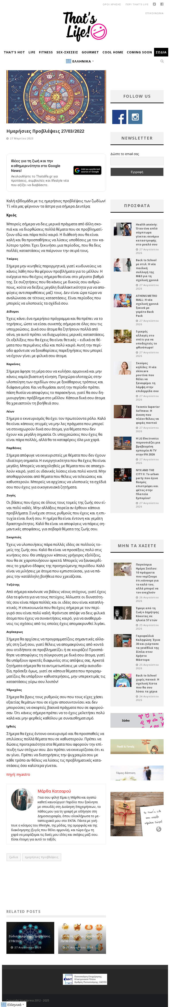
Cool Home (112, 52)
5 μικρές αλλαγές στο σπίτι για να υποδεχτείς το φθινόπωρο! (146, 339)
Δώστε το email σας (124, 154)
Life (32, 52)
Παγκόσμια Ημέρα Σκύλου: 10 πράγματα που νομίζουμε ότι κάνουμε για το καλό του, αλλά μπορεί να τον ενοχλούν (147, 578)
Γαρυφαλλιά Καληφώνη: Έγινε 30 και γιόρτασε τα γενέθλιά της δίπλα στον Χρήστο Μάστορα (148, 648)
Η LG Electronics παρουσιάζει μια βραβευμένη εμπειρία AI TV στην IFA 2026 (148, 446)
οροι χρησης (112, 4)
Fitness (46, 52)
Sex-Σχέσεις (67, 52)
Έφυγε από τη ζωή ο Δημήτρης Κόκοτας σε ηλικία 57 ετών (147, 614)
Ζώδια (161, 52)
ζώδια (13, 857)
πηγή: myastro (18, 774)
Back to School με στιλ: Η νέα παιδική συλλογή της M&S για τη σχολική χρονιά (147, 270)
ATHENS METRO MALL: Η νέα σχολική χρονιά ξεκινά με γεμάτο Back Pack (147, 306)
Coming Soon (139, 52)
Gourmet (90, 52)
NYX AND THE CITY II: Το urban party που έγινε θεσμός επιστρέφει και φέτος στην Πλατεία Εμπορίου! (147, 484)
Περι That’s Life (137, 4)
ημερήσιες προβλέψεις (41, 857)
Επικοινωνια (154, 13)
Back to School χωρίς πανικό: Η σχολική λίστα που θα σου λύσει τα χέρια (147, 683)
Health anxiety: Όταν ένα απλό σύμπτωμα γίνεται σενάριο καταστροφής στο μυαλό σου (147, 234)
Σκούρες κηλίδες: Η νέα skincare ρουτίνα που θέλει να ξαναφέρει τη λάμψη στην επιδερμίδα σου (147, 377)
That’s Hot (14, 52)
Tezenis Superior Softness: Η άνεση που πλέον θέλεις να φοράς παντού (148, 415)
